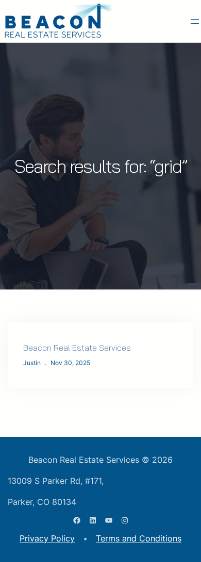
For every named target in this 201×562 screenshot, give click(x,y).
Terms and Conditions (138, 538)
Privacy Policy (47, 538)
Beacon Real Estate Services (77, 347)
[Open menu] (195, 21)
